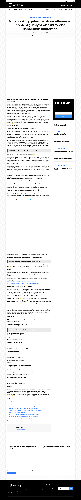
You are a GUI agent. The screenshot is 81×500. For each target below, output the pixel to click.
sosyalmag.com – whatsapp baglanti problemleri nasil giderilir (23, 416)
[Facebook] (37, 35)
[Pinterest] (42, 35)
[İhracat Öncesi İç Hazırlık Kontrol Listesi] (55, 139)
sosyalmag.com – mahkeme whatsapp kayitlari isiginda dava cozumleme (26, 410)
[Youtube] (48, 490)
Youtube (50, 489)
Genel (39, 17)
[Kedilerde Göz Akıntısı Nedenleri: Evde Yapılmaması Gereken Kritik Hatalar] (55, 147)
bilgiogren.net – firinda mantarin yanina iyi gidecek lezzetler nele (23, 418)
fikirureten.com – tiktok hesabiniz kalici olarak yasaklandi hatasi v (24, 414)
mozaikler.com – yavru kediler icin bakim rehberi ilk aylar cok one (24, 404)
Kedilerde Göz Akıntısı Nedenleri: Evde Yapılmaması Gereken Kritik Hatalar (63, 150)
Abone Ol (63, 116)
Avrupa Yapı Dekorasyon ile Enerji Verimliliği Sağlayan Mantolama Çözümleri (22, 447)
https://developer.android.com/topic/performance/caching (21, 281)
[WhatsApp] (45, 35)
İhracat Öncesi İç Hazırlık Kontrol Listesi (62, 142)
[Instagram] (49, 488)
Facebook (45, 488)
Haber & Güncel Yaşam (46, 17)
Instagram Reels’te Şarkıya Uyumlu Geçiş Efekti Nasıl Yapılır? (63, 133)
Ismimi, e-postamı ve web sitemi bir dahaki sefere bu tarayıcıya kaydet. (22, 470)
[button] (73, 1)
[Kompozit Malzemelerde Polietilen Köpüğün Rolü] (55, 156)
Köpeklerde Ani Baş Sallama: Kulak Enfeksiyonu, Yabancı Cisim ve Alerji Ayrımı (63, 168)
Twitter (45, 489)
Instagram (52, 488)
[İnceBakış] (11, 428)
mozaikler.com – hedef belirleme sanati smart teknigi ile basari (23, 408)
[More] (47, 35)
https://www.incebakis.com (21, 429)
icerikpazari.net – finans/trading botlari (18, 412)
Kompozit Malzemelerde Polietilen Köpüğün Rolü (63, 159)
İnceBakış (38, 32)
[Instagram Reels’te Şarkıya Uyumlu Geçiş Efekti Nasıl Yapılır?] (55, 130)
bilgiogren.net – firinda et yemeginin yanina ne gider (21, 421)
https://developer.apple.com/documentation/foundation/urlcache (23, 283)
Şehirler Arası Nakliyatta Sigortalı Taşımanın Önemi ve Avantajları (56, 447)
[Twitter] (39, 35)
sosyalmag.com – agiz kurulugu (16, 402)
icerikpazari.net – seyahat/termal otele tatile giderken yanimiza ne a (25, 406)
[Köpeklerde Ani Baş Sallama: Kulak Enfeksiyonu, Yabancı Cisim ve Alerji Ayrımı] (55, 164)
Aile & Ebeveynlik (33, 17)
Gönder (71, 488)
